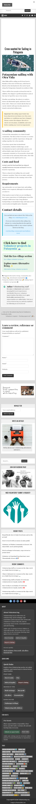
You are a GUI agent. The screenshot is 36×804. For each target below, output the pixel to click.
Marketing (25, 781)
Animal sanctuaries (7, 754)
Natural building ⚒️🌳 (8, 783)
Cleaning (17, 759)
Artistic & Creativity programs (23, 757)
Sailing (26, 280)
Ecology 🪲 (16, 766)
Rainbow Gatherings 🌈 (16, 280)
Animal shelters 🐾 (20, 754)
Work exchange (9, 650)
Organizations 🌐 (19, 785)
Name (4, 357)
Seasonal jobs (8, 652)
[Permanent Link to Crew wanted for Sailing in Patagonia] (18, 63)
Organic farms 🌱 (7, 785)
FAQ (17, 678)
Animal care (21, 749)
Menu (5, 15)
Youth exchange (25, 795)
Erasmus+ (22, 769)
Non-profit (17, 650)
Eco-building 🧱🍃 (21, 764)
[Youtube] (29, 15)
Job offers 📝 (24, 778)
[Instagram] (27, 15)
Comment (5, 336)
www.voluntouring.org (14, 301)
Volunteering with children (13, 708)
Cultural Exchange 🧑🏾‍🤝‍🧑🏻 (8, 764)
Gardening (15, 773)
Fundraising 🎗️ (6, 773)
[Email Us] (32, 15)
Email (4, 363)
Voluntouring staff (21, 286)
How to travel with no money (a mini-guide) (16, 541)
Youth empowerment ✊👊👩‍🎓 (10, 795)
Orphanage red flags (11, 703)
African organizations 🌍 (9, 749)
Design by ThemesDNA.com (18, 802)
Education (24, 766)
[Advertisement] (18, 33)
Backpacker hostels (8, 759)
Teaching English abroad (9, 790)
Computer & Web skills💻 (9, 761)
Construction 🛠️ (23, 761)
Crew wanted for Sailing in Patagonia (18, 50)
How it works (9, 638)
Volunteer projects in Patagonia (17, 247)
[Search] (35, 15)
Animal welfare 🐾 (7, 757)
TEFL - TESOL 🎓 (22, 790)
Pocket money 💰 (19, 788)
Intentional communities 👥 (18, 278)
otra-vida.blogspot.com (19, 217)
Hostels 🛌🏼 (14, 776)
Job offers (25, 650)
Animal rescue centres (18, 752)
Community (24, 276)
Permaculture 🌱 (7, 788)
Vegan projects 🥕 (7, 793)
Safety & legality (21, 638)
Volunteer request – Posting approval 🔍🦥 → (20, 316)
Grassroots (5, 776)
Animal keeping (6, 752)
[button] (18, 391)
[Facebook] (24, 15)
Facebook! (22, 303)
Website (5, 369)
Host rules (25, 732)
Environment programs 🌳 (9, 769)
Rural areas (28, 788)
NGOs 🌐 (19, 783)
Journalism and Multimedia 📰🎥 (11, 781)
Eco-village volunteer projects (14, 259)
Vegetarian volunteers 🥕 (22, 793)
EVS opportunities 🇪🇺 (8, 771)
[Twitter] (22, 15)
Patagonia (5, 280)
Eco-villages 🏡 (6, 766)
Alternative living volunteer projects (16, 269)
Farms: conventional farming (24, 771)
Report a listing (9, 642)
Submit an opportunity (12, 732)
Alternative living (14, 276)
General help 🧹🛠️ (25, 773)
